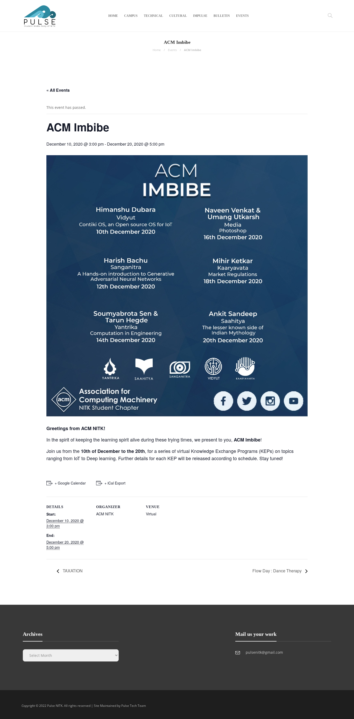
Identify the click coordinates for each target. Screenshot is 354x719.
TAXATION (72, 571)
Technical (153, 16)
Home (113, 16)
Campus (131, 16)
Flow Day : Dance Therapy (277, 571)
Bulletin (222, 16)
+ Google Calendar (70, 483)
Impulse (200, 16)
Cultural (178, 16)
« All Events (58, 90)
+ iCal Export (114, 483)
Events (242, 16)
